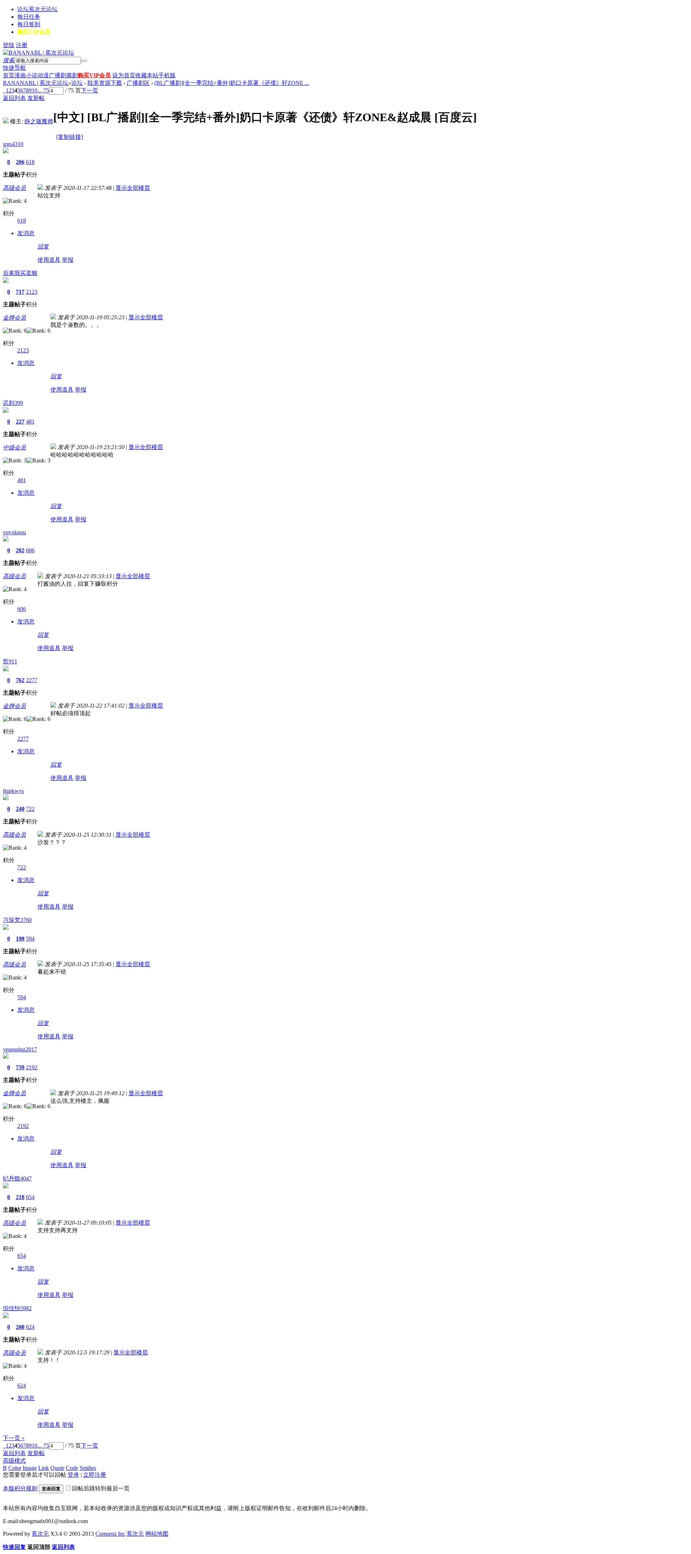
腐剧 (72, 75)
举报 (67, 260)
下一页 (89, 90)
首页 (8, 75)
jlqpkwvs (13, 791)
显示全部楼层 (133, 188)
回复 (43, 246)
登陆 (8, 45)
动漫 (43, 75)
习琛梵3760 (17, 920)
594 (30, 939)
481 (30, 422)
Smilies (88, 1468)
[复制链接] (69, 137)
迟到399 (13, 403)
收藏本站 (146, 75)
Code (72, 1468)
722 (30, 809)
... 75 (43, 90)
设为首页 (123, 75)
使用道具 (48, 260)
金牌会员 (14, 318)
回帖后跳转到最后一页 (101, 1488)
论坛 (37, 9)
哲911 (10, 661)
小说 (31, 75)
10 (34, 90)
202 (20, 550)
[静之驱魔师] (6, 121)
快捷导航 (14, 68)
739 (20, 1067)
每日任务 (28, 17)
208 (20, 1327)
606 (30, 550)
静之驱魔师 (38, 121)
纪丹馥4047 (17, 1178)
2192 (31, 1067)
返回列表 (14, 98)
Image (30, 1468)
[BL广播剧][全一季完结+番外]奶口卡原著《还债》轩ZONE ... (231, 83)
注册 (21, 45)
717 (20, 292)
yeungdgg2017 (20, 1049)
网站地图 (156, 1534)
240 (20, 809)
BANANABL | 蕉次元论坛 (35, 83)
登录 (73, 1475)
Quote (57, 1468)
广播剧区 (138, 83)
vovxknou (14, 532)
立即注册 (94, 1475)
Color (14, 1468)
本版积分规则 (20, 1488)
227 (20, 422)
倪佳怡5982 (17, 1308)
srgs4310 (13, 144)
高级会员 (14, 188)
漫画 (20, 75)
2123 (31, 292)
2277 (31, 680)
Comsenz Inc (110, 1534)
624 (30, 1327)
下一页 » (13, 1438)
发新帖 (36, 98)
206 (20, 162)
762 (20, 680)
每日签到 (28, 24)
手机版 (167, 75)
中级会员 (14, 447)
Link (43, 1468)
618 (30, 162)
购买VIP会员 (33, 32)
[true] (84, 61)
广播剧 (57, 75)
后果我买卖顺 (20, 273)
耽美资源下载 (104, 83)
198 (20, 939)
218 (20, 1197)
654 (30, 1197)
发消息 (26, 233)
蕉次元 (40, 1534)
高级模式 (14, 1461)
